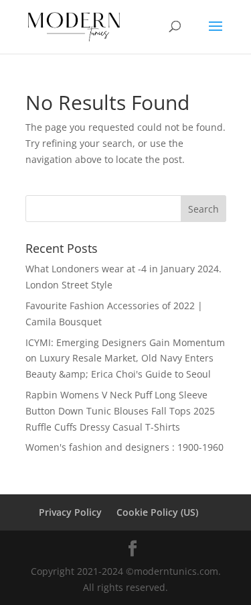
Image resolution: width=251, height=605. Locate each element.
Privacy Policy (70, 512)
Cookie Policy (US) (157, 512)
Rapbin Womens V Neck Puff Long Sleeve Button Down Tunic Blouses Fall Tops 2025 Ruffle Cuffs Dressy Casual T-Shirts (120, 410)
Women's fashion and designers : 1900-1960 (124, 447)
